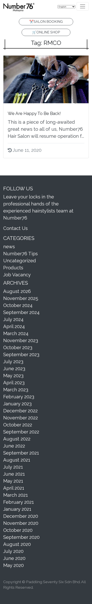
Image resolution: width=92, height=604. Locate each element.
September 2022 (21, 432)
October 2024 (18, 305)
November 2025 (20, 298)
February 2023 (18, 396)
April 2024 (14, 326)
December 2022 (20, 410)
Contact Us (15, 228)
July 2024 (13, 319)
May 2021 (13, 481)
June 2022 (14, 446)
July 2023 (13, 361)
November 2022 (20, 417)
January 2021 (17, 509)
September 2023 (21, 354)
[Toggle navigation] (83, 6)
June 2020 (14, 558)
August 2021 (16, 460)
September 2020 (21, 537)
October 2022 (17, 425)
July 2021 (13, 467)
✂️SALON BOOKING (46, 22)
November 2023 (20, 340)
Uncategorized (19, 260)
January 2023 (17, 403)
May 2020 (13, 565)
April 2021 (13, 488)
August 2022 (16, 439)
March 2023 (15, 389)
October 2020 (18, 530)
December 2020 (20, 516)
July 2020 (13, 551)
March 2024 (15, 333)
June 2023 (14, 368)
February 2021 (18, 502)
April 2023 (14, 382)
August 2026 (17, 291)
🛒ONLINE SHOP (46, 32)
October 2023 (17, 347)
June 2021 (14, 474)
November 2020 (20, 523)
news (9, 246)
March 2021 (15, 495)
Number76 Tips (20, 253)
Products (13, 267)
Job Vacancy (17, 274)
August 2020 (17, 544)
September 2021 (21, 453)
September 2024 (21, 312)
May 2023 (13, 375)
